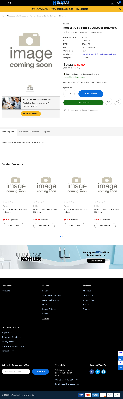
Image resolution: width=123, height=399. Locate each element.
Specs (47, 131)
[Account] (112, 3)
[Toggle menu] (3, 3)
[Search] (9, 3)
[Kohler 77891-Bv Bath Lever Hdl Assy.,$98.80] (16, 185)
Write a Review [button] (96, 32)
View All (45, 318)
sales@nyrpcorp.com (70, 384)
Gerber (45, 304)
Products (6, 291)
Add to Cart (13, 226)
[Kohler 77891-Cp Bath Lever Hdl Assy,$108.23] (107, 185)
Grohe (45, 313)
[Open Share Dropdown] (117, 101)
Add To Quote (83, 102)
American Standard (50, 300)
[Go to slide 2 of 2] (63, 236)
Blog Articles (88, 300)
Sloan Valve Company (51, 295)
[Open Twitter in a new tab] (97, 371)
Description (8, 131)
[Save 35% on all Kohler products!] (61, 257)
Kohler (45, 291)
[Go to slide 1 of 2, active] (60, 236)
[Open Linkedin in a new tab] (103, 371)
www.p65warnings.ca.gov (74, 77)
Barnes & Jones (49, 309)
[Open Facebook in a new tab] (91, 371)
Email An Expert (31, 113)
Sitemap (86, 309)
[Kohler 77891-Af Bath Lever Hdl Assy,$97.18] (77, 185)
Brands (86, 304)
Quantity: (67, 88)
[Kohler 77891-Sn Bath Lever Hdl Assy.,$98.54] (46, 185)
